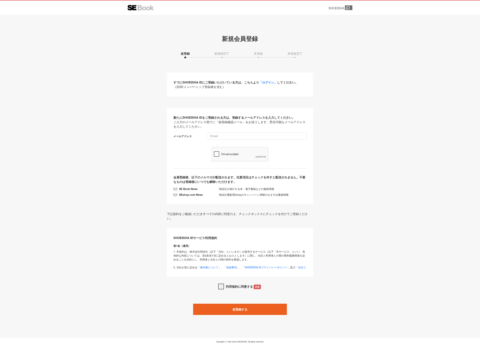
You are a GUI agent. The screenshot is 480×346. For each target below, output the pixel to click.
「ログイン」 (268, 82)
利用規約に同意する (243, 286)
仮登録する (240, 309)
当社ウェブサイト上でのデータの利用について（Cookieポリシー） (239, 269)
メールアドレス (182, 136)
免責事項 (231, 267)
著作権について (209, 267)
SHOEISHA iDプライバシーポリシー (266, 267)
